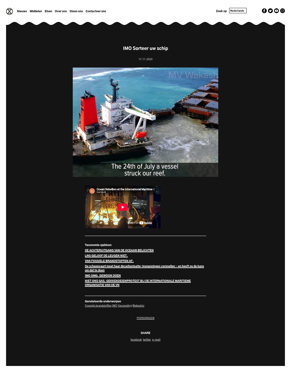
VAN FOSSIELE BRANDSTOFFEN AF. (109, 261)
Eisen (48, 11)
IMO (114, 305)
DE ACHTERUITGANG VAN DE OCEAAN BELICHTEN (119, 250)
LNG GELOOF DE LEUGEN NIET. (106, 255)
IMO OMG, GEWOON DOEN (103, 275)
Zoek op (221, 11)
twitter (147, 339)
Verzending (125, 305)
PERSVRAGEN (145, 318)
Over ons (61, 11)
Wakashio (138, 305)
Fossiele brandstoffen (98, 305)
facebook (136, 339)
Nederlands (237, 11)
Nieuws (22, 11)
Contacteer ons (96, 11)
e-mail (156, 339)
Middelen (36, 11)
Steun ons (76, 11)
